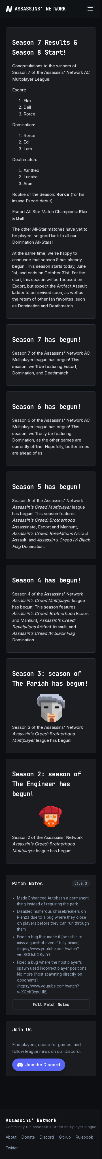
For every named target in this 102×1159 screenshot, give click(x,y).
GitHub (65, 1137)
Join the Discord (42, 1064)
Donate (28, 1137)
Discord (47, 1137)
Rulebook (84, 1137)
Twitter (12, 1148)
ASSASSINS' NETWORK (40, 9)
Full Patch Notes (51, 1004)
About (11, 1137)
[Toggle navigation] (90, 9)
